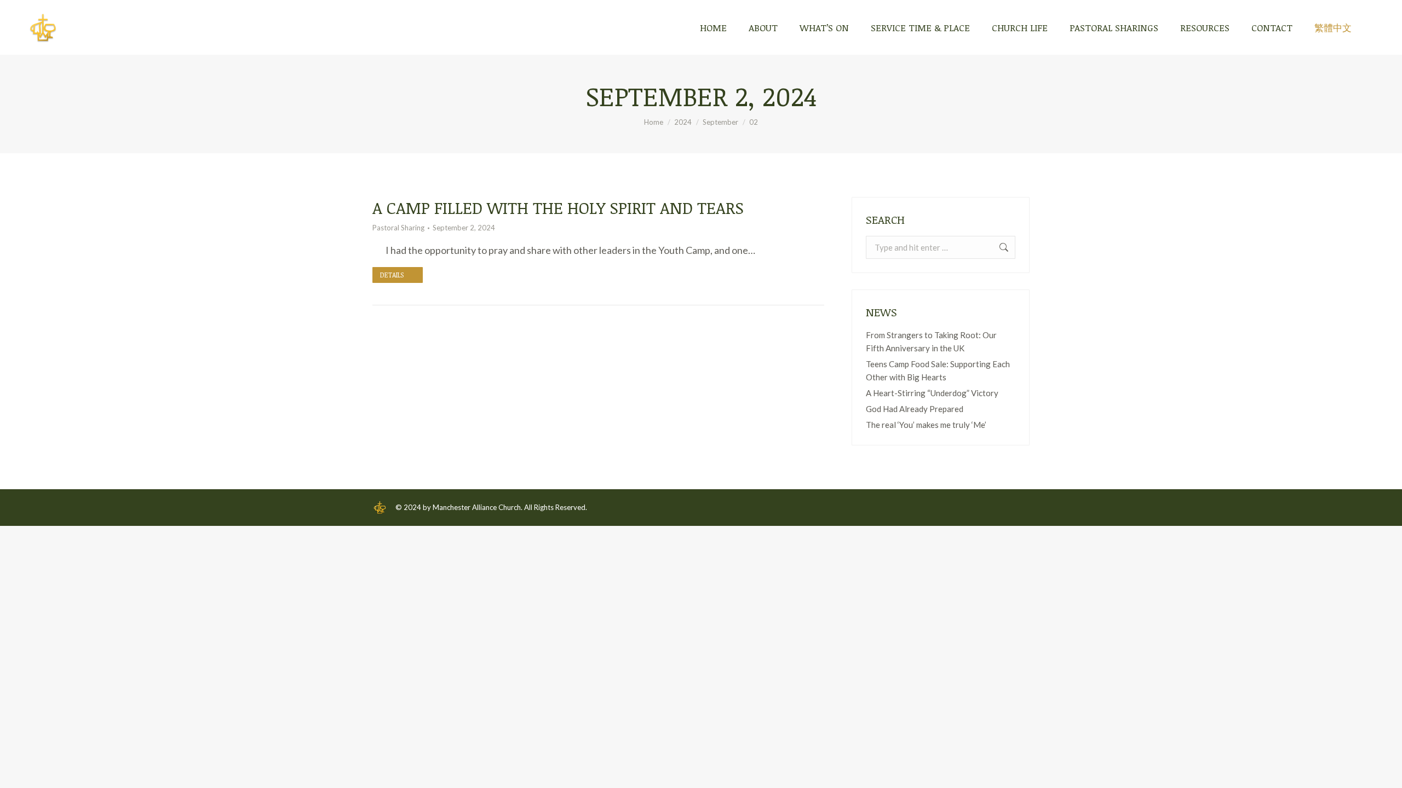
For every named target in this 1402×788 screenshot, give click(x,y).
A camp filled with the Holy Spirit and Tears (558, 207)
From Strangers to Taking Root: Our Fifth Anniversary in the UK (931, 341)
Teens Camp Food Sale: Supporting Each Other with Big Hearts (938, 370)
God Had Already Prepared (914, 409)
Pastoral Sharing (398, 227)
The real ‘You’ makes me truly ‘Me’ (926, 425)
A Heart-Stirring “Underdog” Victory (932, 393)
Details (392, 274)
